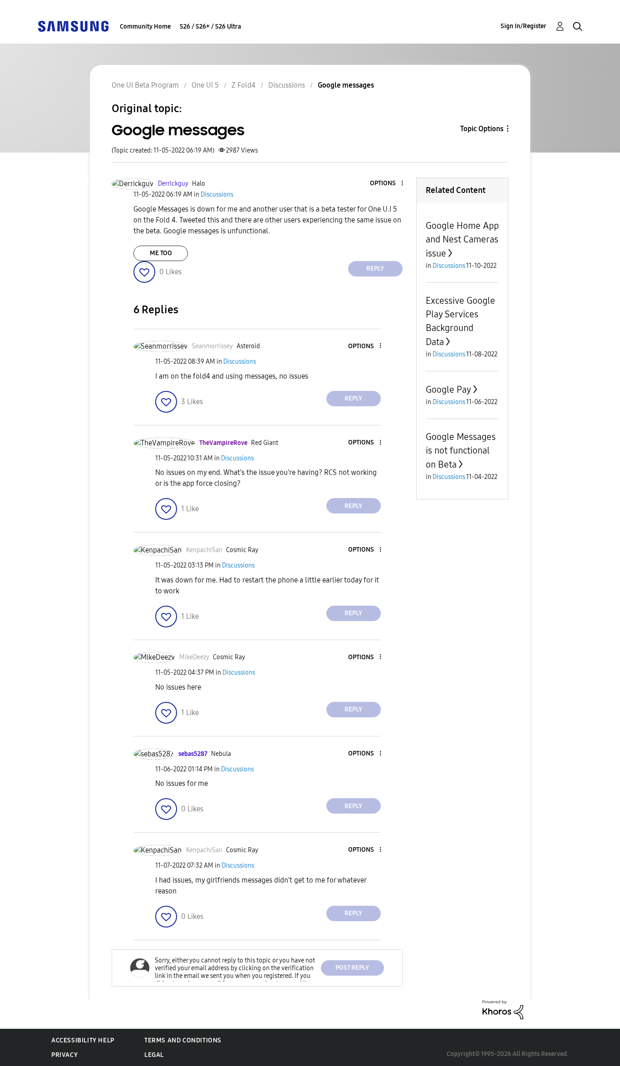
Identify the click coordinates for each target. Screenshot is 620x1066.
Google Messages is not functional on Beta (461, 450)
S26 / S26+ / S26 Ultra (210, 26)
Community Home (145, 26)
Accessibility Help (82, 1040)
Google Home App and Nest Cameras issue (462, 239)
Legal (154, 1055)
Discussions (286, 85)
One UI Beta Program (145, 85)
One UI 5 (205, 85)
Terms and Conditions (182, 1040)
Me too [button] (161, 253)
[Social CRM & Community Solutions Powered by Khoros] (502, 1009)
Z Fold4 (243, 85)
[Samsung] (73, 25)
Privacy (64, 1055)
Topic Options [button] (481, 128)
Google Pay (448, 389)
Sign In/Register (523, 26)
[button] (387, 183)
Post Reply (352, 968)
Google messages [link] (346, 85)
